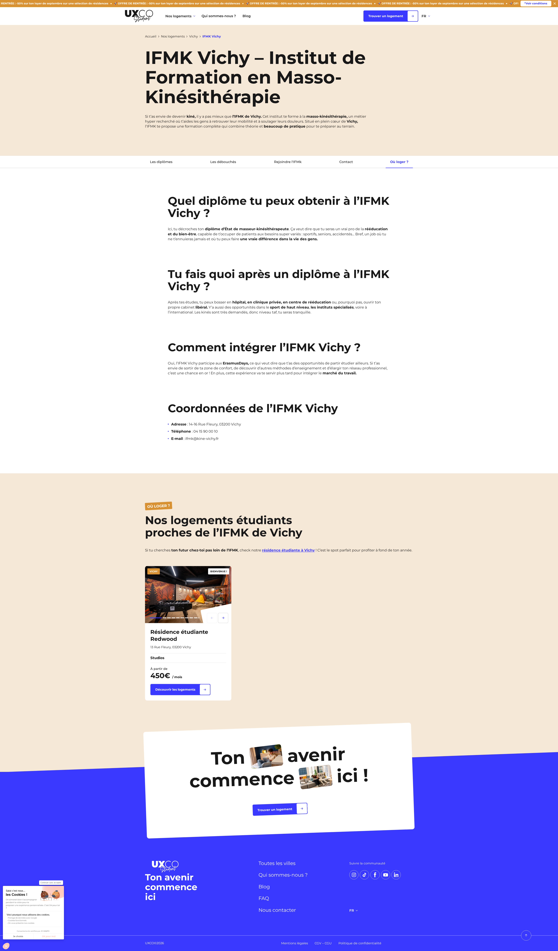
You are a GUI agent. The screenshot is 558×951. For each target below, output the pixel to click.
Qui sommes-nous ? (219, 16)
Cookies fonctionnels (17, 920)
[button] (6, 946)
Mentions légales (294, 943)
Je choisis (18, 936)
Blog (247, 16)
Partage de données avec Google (22, 918)
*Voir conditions (535, 3)
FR (424, 16)
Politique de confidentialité (359, 943)
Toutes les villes (277, 863)
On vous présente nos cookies (21, 923)
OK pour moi (49, 936)
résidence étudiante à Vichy (288, 550)
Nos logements (178, 16)
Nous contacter (277, 910)
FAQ (264, 898)
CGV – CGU (323, 943)
